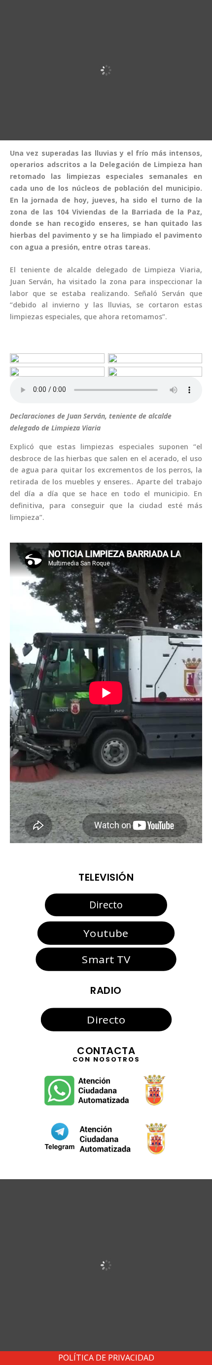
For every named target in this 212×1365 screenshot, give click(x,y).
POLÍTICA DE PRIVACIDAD (106, 1357)
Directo (106, 904)
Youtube (105, 933)
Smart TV (106, 959)
